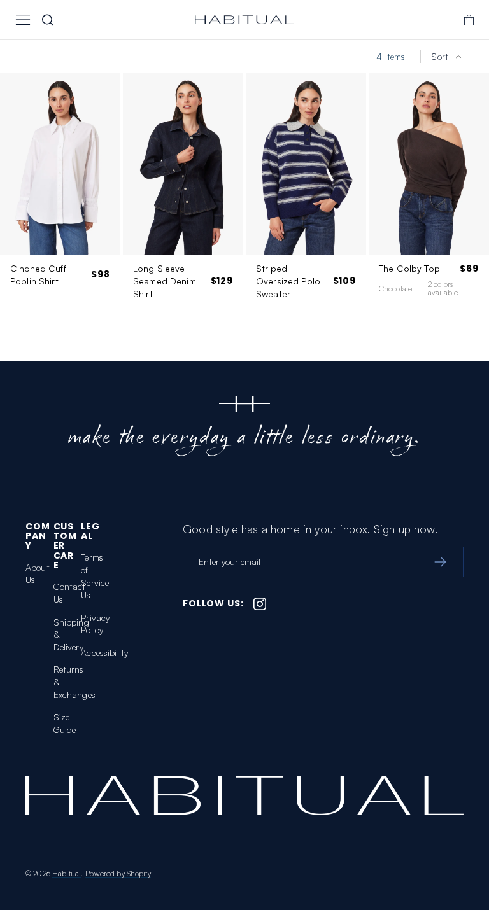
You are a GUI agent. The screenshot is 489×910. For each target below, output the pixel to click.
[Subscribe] (440, 562)
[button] (23, 20)
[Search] (48, 20)
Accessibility (104, 652)
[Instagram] (259, 604)
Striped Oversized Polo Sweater (288, 280)
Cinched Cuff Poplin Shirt (38, 274)
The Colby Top (409, 268)
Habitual (66, 873)
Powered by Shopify (118, 873)
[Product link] (60, 197)
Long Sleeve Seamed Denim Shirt (164, 280)
